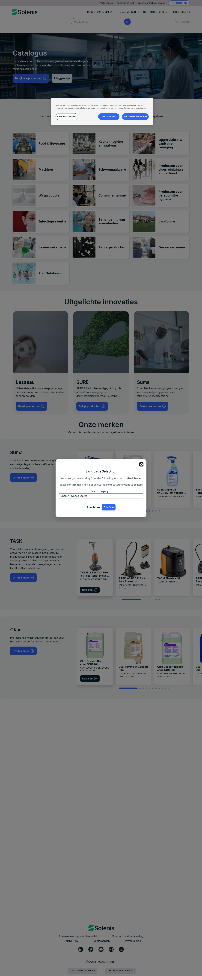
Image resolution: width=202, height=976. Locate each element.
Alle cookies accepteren (135, 116)
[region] (102, 111)
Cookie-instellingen (66, 116)
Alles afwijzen (109, 116)
